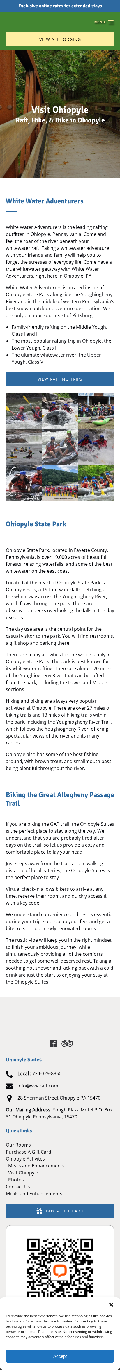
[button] (111, 1305)
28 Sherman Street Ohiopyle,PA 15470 (58, 1098)
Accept (60, 1356)
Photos (16, 1179)
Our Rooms (18, 1145)
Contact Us (18, 1186)
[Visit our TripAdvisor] (67, 1043)
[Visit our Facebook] (53, 1043)
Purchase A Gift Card (28, 1152)
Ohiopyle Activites (25, 1159)
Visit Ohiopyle (23, 1173)
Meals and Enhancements (36, 1166)
